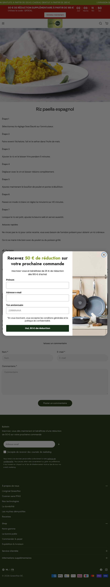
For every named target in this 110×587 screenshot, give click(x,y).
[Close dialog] (104, 254)
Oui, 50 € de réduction (37, 328)
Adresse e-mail (13, 292)
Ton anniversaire (14, 305)
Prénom (10, 280)
